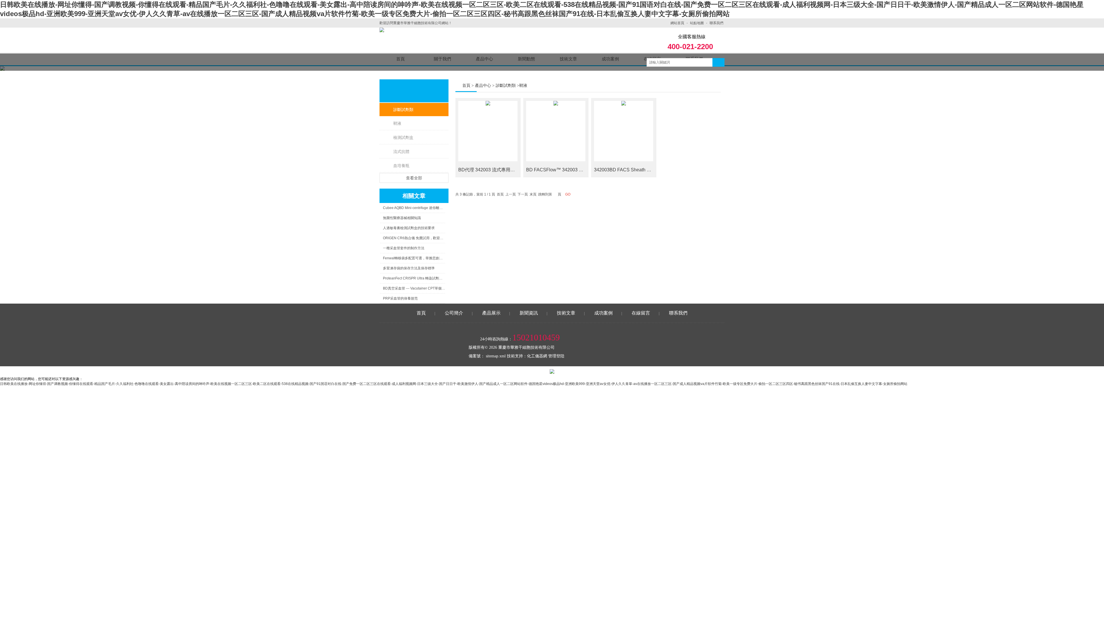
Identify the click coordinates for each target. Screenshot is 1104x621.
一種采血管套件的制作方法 (403, 248)
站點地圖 (697, 23)
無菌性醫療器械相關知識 (402, 218)
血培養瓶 (401, 165)
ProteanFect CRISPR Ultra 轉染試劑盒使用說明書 (414, 278)
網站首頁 (677, 23)
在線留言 (641, 312)
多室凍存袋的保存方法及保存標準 (409, 268)
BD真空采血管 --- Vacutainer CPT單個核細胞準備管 (414, 288)
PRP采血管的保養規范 (400, 298)
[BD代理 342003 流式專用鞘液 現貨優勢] (488, 131)
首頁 (466, 85)
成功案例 (603, 312)
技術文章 (566, 312)
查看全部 (414, 178)
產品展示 (491, 312)
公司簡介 (454, 312)
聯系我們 (716, 23)
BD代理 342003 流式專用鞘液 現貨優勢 (498, 169)
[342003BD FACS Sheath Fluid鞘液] (623, 131)
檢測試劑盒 (403, 137)
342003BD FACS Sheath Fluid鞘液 (630, 169)
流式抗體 (401, 151)
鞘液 (397, 123)
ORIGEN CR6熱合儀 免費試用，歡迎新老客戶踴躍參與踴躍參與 (414, 238)
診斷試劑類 (403, 109)
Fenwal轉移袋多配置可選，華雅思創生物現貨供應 (414, 258)
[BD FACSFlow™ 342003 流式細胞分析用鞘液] (555, 131)
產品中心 (483, 85)
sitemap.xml (496, 356)
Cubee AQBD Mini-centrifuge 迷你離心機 (414, 208)
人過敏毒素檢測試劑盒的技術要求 (409, 228)
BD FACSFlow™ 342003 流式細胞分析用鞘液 (573, 169)
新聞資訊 (529, 312)
